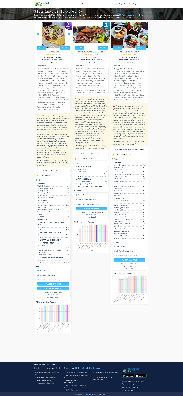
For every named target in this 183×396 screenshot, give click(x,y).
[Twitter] (126, 387)
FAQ (120, 4)
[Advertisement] (91, 348)
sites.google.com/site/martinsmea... (89, 204)
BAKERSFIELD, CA (48, 9)
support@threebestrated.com (136, 381)
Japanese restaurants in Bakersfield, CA (76, 376)
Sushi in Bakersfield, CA (73, 390)
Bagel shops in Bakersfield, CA (45, 377)
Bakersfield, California (87, 368)
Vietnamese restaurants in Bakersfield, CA (102, 378)
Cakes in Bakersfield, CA (43, 380)
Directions (61, 59)
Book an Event (45, 270)
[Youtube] (134, 387)
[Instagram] (130, 387)
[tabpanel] (53, 35)
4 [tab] (55, 43)
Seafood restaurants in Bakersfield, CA (75, 386)
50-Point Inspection (127, 15)
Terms (131, 390)
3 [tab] (129, 43)
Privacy (125, 390)
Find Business (86, 4)
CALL (42, 47)
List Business (98, 4)
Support (135, 4)
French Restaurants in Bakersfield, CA (77, 372)
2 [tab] (52, 43)
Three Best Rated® (90, 394)
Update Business (110, 4)
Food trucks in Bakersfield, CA (45, 383)
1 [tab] (126, 43)
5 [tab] (132, 43)
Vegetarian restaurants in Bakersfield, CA (105, 373)
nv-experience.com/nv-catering (50, 280)
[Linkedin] (137, 387)
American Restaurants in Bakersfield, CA (47, 373)
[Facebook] (123, 387)
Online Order (82, 195)
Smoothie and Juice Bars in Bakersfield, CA (73, 381)
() (58, 54)
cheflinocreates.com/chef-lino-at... (127, 256)
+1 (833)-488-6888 (134, 384)
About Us (127, 4)
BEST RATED (38, 9)
